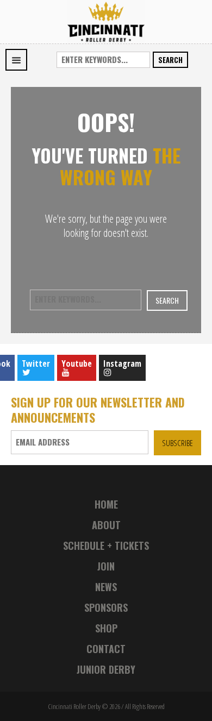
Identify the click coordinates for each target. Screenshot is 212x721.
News (106, 587)
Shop (106, 628)
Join (106, 566)
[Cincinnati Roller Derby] (106, 21)
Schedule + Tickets (106, 545)
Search (170, 59)
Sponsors (106, 607)
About (106, 525)
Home (106, 504)
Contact (106, 649)
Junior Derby (106, 669)
